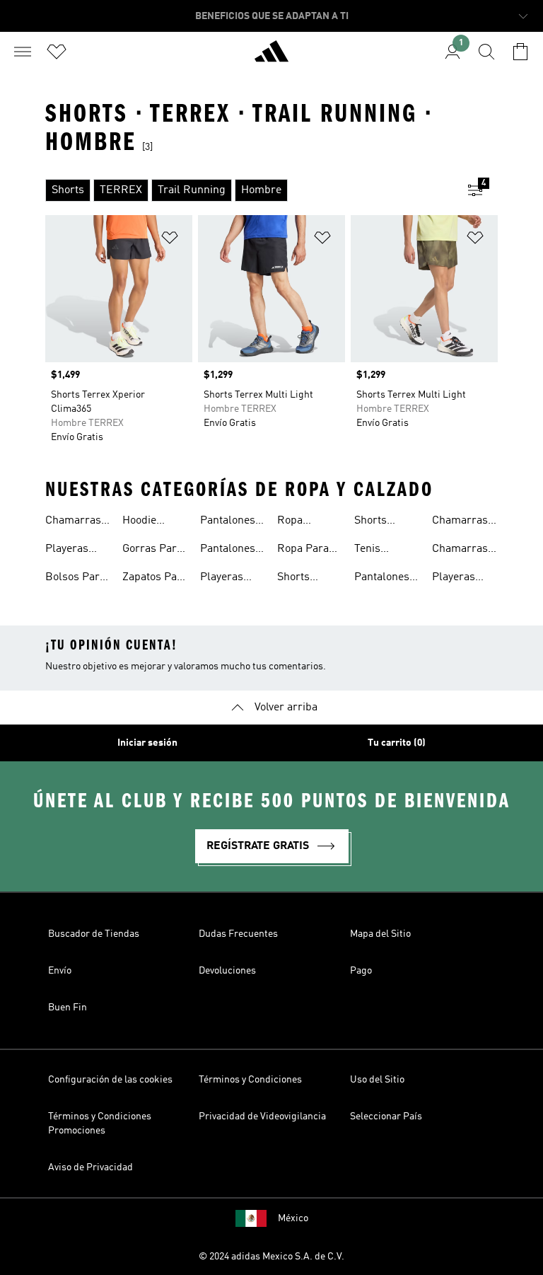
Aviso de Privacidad (90, 1167)
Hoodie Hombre (142, 522)
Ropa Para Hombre (303, 550)
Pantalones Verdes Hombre (381, 579)
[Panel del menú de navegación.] (23, 52)
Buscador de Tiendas (93, 934)
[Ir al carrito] (520, 52)
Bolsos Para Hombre (75, 579)
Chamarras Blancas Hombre (460, 550)
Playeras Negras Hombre (221, 579)
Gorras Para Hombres (152, 550)
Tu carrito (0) (397, 743)
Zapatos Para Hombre (154, 579)
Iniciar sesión (147, 743)
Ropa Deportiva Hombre (301, 522)
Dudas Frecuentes (238, 934)
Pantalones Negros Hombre (227, 522)
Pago (361, 971)
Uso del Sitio (377, 1080)
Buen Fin (67, 1007)
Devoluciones (227, 971)
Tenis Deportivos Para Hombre (380, 550)
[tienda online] (271, 57)
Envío (59, 971)
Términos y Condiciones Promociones (99, 1124)
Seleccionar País (386, 1116)
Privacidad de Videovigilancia (262, 1116)
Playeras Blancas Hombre (453, 579)
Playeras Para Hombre (66, 550)
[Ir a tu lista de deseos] (57, 52)
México (293, 1218)
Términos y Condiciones (250, 1080)
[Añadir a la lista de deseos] (169, 240)
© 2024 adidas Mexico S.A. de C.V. (271, 1257)
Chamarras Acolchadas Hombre (460, 522)
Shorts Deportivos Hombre (380, 522)
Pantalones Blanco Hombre (227, 550)
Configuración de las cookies (110, 1080)
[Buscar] (486, 52)
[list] (248, 190)
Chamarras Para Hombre (73, 522)
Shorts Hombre (297, 579)
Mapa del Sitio (380, 934)
